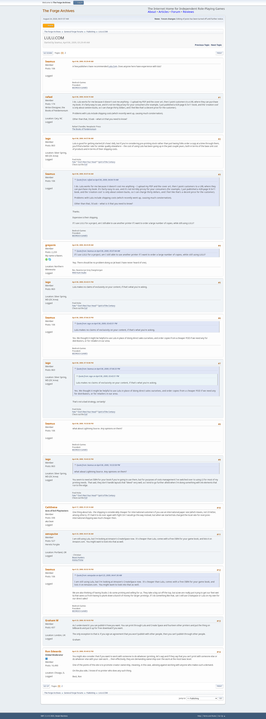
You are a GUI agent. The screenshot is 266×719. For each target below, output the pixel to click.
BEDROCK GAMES (80, 87)
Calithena (51, 507)
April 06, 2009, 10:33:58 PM (82, 423)
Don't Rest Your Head (87, 162)
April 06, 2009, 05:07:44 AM (82, 174)
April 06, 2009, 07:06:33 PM (82, 317)
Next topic (216, 45)
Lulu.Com (112, 66)
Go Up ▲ (221, 716)
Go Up (46, 686)
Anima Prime (77, 560)
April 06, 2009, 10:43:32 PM (82, 459)
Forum (175, 12)
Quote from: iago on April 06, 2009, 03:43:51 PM (97, 323)
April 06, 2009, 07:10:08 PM (82, 363)
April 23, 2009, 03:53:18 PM (82, 569)
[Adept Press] (46, 669)
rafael (48, 97)
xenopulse (51, 534)
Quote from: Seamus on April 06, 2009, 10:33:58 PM (98, 465)
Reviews (188, 12)
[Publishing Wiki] (46, 631)
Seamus (50, 61)
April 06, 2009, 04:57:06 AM (82, 138)
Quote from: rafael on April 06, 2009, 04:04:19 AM (97, 180)
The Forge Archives (58, 11)
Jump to (182, 698)
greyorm (50, 245)
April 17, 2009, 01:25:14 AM (82, 507)
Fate (74, 162)
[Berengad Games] (46, 548)
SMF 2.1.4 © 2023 (47, 716)
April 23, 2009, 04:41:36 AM (82, 534)
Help (199, 716)
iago (48, 138)
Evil (85, 164)
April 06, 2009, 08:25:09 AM (82, 245)
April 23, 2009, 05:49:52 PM (82, 651)
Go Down (48, 53)
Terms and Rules (209, 716)
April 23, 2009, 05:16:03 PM (82, 620)
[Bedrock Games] (46, 72)
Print (219, 53)
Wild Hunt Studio (79, 272)
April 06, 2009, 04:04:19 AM (82, 97)
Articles (164, 12)
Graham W (51, 620)
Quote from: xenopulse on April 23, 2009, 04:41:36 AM (99, 575)
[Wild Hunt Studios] (46, 262)
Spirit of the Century (106, 162)
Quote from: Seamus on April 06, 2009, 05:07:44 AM (98, 251)
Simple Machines (61, 716)
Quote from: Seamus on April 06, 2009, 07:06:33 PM (98, 369)
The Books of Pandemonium (84, 129)
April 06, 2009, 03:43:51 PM (82, 282)
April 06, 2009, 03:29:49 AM (82, 61)
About (152, 12)
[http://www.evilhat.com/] (46, 149)
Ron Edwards (53, 651)
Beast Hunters (78, 557)
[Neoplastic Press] (46, 114)
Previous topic (202, 45)
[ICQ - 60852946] (46, 259)
